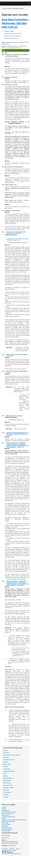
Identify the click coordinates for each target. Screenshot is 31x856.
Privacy (18, 848)
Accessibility (5, 848)
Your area (4, 809)
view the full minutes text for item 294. (19, 740)
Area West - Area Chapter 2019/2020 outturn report (16, 232)
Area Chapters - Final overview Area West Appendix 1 (17, 239)
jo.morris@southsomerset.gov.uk (13, 47)
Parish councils (7, 783)
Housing (4, 818)
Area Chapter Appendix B (18, 242)
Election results (7, 764)
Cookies (14, 850)
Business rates (5, 815)
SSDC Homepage (7, 8)
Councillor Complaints (8, 759)
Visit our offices (5, 837)
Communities (5, 823)
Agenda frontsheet (12, 33)
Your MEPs (6, 794)
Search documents (8, 785)
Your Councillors (7, 792)
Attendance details (9, 31)
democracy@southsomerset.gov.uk (14, 201)
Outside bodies (7, 780)
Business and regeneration (8, 821)
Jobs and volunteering (7, 829)
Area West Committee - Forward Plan (17, 371)
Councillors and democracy (8, 816)
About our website (6, 850)
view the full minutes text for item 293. (16, 579)
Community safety (6, 824)
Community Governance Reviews (11, 755)
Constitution (6, 757)
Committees (6, 752)
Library (5, 773)
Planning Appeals (15, 415)
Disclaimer (11, 848)
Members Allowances (8, 778)
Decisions (5, 762)
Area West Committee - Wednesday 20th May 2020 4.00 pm (15, 23)
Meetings (5, 776)
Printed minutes (11, 38)
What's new (6, 790)
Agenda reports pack (12, 36)
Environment (5, 826)
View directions (5, 44)
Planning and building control (9, 812)
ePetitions (5, 766)
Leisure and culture (6, 827)
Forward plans (6, 769)
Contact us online (6, 835)
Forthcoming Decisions (9, 771)
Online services (5, 810)
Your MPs (5, 797)
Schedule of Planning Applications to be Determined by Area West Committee (18, 434)
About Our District (6, 830)
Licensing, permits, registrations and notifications (14, 819)
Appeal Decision (16, 419)
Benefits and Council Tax (8, 813)
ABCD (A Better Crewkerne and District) (17, 355)
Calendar (5, 750)
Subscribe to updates (8, 787)
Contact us (4, 807)
